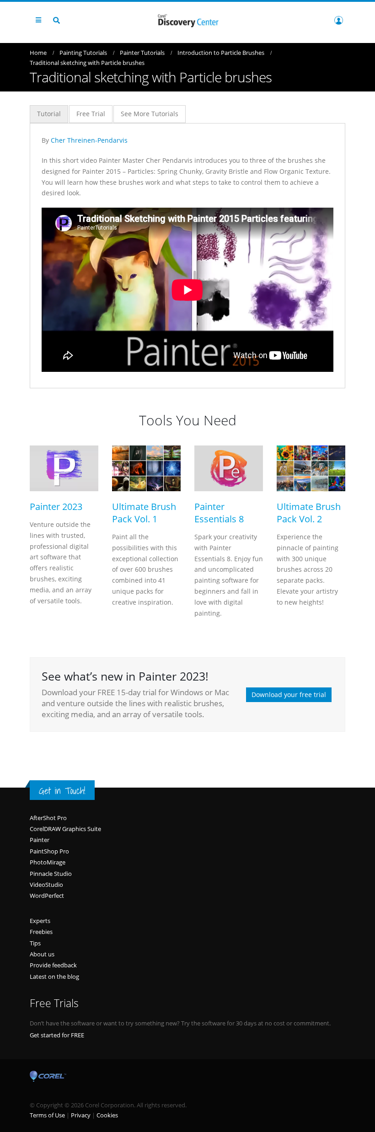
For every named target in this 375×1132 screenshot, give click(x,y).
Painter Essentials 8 (219, 512)
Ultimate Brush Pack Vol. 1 (144, 512)
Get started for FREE (57, 1035)
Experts (40, 921)
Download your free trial (289, 694)
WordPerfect (47, 895)
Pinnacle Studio (51, 873)
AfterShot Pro (48, 818)
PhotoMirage (47, 862)
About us (42, 954)
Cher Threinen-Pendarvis (89, 140)
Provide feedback (53, 965)
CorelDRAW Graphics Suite (65, 829)
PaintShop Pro (49, 851)
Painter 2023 (56, 506)
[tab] (49, 114)
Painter (39, 840)
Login (338, 20)
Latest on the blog (54, 976)
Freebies (41, 932)
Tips (35, 943)
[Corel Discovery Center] (187, 19)
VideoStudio (46, 884)
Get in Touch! (62, 790)
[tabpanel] (187, 253)
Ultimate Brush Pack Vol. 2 (309, 512)
